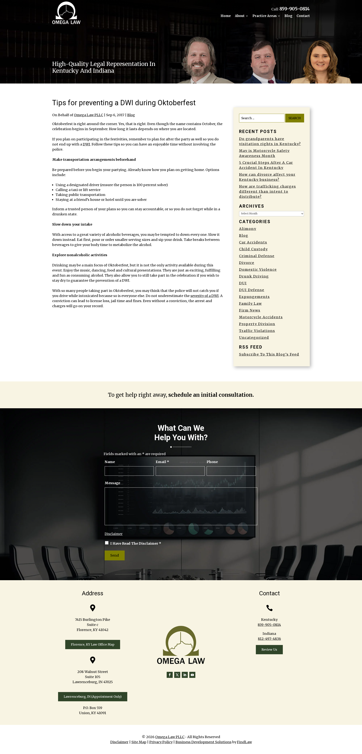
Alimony (247, 229)
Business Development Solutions (204, 742)
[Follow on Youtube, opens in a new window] (192, 675)
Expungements (254, 297)
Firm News (249, 310)
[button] (358, 726)
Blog (288, 16)
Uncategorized (254, 337)
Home (226, 16)
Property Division (257, 324)
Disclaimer (114, 534)
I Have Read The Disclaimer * (135, 543)
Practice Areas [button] (264, 16)
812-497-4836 (269, 638)
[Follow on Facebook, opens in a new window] (170, 675)
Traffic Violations (257, 331)
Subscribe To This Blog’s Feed (269, 354)
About (240, 16)
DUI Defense (251, 290)
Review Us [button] (269, 649)
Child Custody (253, 249)
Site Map (138, 742)
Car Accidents (253, 242)
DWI (86, 144)
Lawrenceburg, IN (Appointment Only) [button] (93, 696)
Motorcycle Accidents (261, 317)
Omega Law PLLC (88, 115)
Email (162, 462)
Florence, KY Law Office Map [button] (92, 644)
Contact (303, 16)
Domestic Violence (258, 269)
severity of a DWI (204, 296)
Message (112, 483)
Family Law (250, 303)
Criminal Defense (257, 256)
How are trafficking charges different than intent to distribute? (267, 191)
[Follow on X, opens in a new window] (177, 675)
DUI (243, 283)
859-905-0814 (294, 9)
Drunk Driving (254, 276)
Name (110, 462)
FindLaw (244, 742)
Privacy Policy (161, 742)
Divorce (246, 263)
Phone (212, 462)
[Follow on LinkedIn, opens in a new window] (185, 675)
